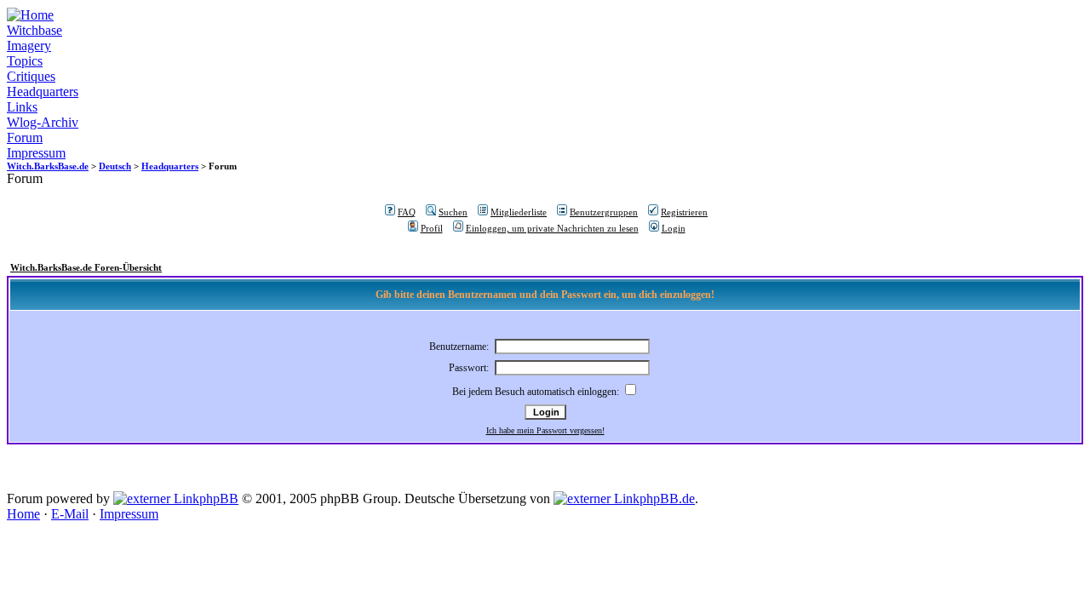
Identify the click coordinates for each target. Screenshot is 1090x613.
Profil (432, 228)
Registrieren (684, 212)
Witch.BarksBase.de (48, 166)
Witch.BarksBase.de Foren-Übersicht (86, 267)
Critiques (31, 76)
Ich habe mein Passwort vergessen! (545, 430)
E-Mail (70, 514)
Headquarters (42, 91)
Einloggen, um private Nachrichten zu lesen (552, 228)
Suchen (453, 212)
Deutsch (115, 166)
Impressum (36, 153)
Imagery (29, 45)
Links (22, 107)
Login (674, 228)
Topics (25, 61)
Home (23, 514)
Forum (25, 137)
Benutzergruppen (604, 212)
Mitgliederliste (518, 212)
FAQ (407, 212)
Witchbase (34, 30)
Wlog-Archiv (42, 122)
